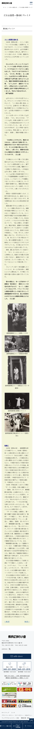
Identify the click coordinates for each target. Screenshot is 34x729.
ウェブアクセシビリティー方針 (10, 718)
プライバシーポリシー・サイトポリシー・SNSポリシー (17, 715)
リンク (13, 712)
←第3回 (7, 622)
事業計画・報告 (25, 718)
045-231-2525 (9, 645)
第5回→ (27, 622)
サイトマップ (5, 712)
